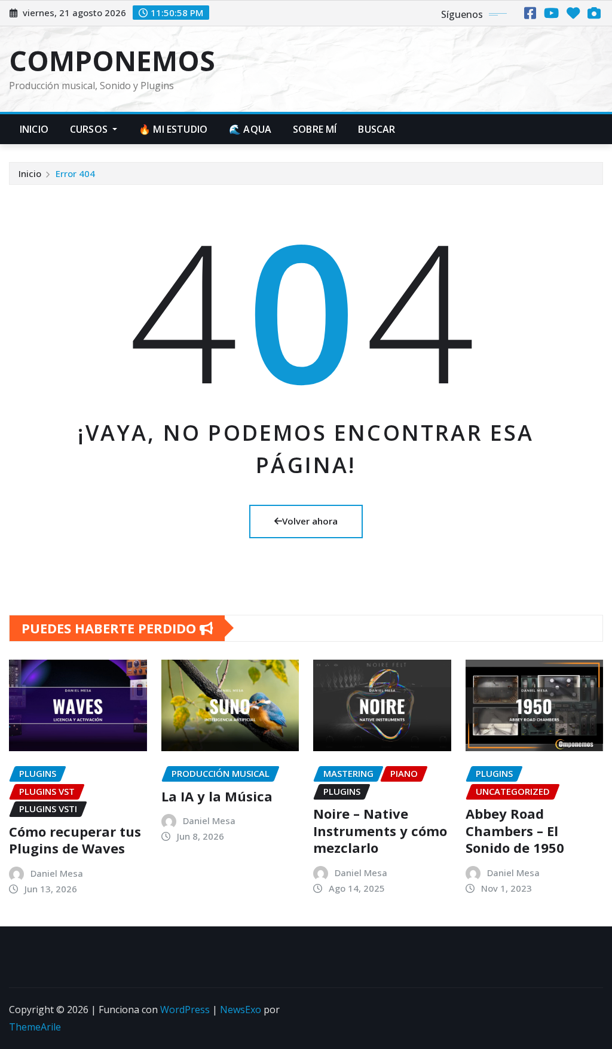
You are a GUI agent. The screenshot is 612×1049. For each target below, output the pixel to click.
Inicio (34, 129)
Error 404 (75, 173)
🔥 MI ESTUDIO (173, 129)
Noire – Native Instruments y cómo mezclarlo (380, 830)
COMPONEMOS (112, 60)
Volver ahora (310, 521)
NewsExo (240, 1009)
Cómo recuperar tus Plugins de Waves (75, 840)
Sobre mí (314, 129)
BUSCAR (376, 129)
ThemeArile (35, 1026)
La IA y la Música (217, 796)
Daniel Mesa (56, 873)
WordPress (185, 1009)
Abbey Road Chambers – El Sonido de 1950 (515, 830)
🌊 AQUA (250, 129)
